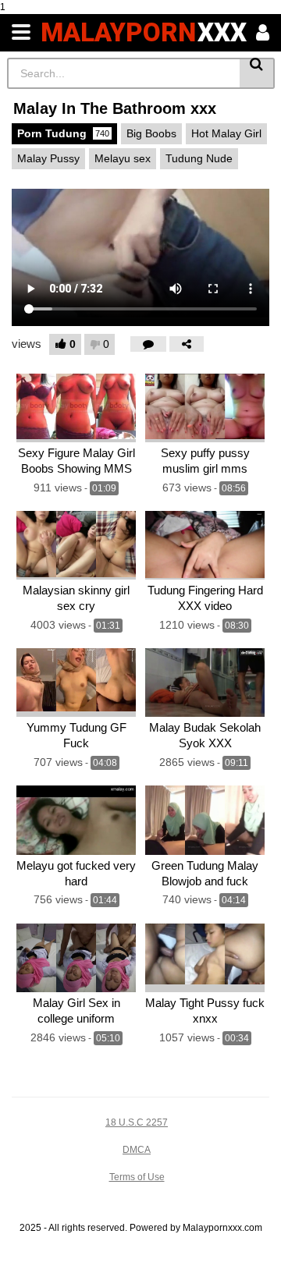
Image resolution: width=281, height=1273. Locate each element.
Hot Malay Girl (226, 133)
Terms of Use (137, 1177)
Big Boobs (151, 133)
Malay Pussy (48, 158)
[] (257, 73)
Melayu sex (122, 158)
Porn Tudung (63, 133)
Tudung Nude (199, 158)
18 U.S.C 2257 (136, 1122)
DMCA (137, 1149)
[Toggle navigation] (21, 32)
